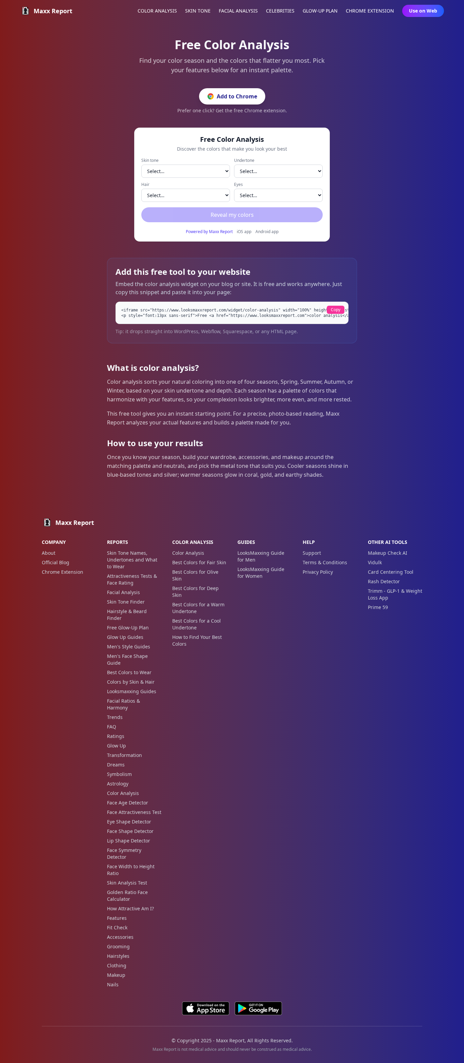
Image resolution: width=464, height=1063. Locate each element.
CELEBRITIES (280, 10)
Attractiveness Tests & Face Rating (132, 579)
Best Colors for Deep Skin (195, 591)
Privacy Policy (318, 572)
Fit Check (117, 927)
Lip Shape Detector (128, 840)
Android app (267, 231)
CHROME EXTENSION (370, 10)
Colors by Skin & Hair (131, 682)
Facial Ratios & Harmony (123, 704)
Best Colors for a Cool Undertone (196, 624)
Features (117, 918)
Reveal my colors (232, 215)
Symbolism (119, 774)
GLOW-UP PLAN (320, 10)
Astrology (117, 783)
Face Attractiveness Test (134, 812)
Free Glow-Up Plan (128, 627)
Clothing (116, 965)
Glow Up (116, 745)
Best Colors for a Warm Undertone (198, 607)
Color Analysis (123, 793)
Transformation (124, 755)
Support (312, 553)
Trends (115, 717)
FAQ (111, 726)
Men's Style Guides (128, 646)
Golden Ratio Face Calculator (127, 895)
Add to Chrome (237, 96)
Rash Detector (384, 581)
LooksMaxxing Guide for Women (260, 572)
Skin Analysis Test (127, 882)
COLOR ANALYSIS (157, 10)
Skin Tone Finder (126, 602)
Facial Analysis (123, 592)
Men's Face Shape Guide (127, 659)
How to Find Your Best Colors (197, 640)
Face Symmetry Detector (124, 853)
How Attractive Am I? (130, 908)
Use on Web (423, 10)
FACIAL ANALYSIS (238, 10)
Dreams (116, 764)
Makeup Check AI (387, 553)
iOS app (244, 231)
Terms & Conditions (325, 562)
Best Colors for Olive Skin (195, 575)
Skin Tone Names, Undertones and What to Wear (132, 560)
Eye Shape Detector (129, 821)
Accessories (120, 937)
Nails (113, 984)
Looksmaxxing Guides (131, 691)
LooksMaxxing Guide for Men (260, 556)
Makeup (116, 975)
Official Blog (55, 562)
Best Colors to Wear (129, 672)
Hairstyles (118, 956)
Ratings (115, 736)
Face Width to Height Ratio (131, 869)
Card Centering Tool (390, 572)
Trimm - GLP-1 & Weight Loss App (395, 594)
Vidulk (375, 562)
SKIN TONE (198, 10)
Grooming (118, 946)
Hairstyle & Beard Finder (127, 614)
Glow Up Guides (125, 637)
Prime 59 (378, 607)
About (48, 553)
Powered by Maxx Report (209, 231)
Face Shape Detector (130, 831)
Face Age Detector (127, 802)
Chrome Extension (62, 572)
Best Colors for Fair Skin (199, 562)
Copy (335, 309)
